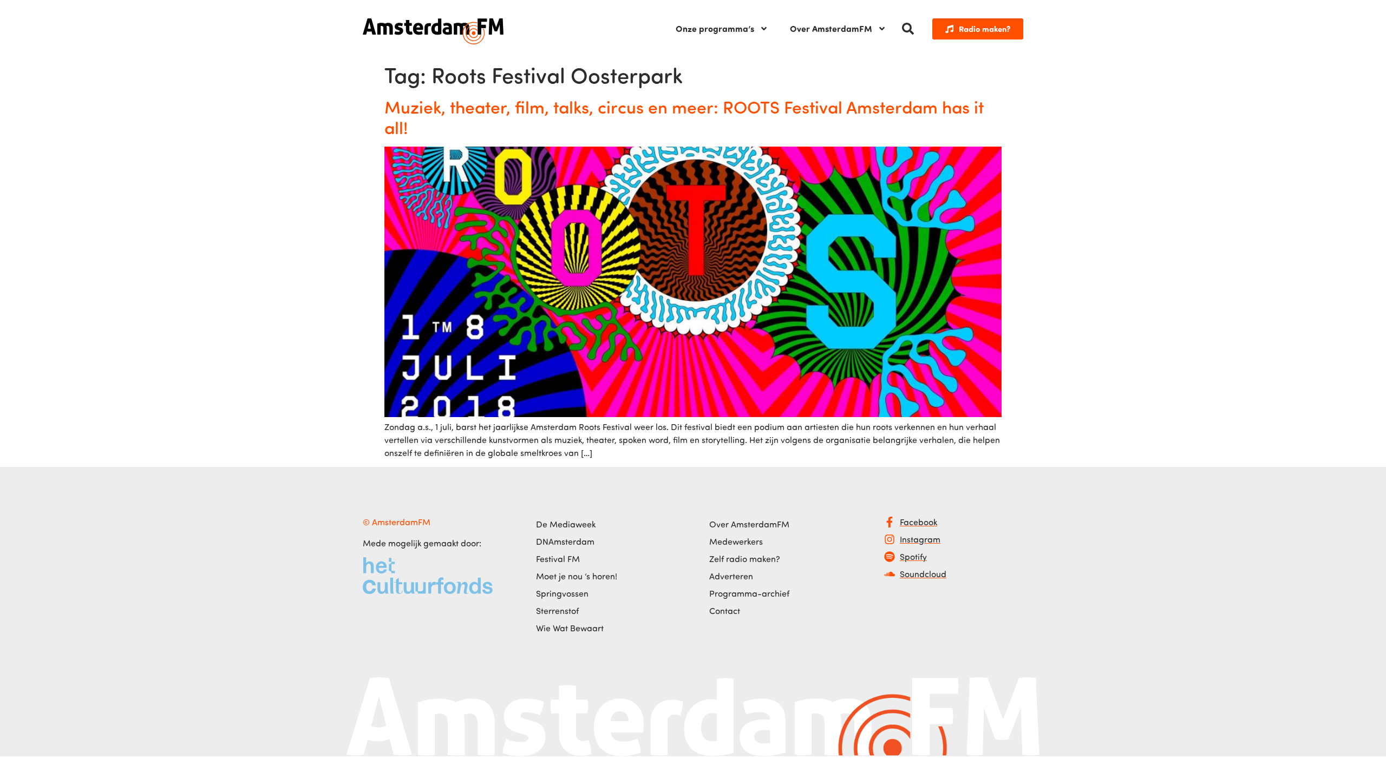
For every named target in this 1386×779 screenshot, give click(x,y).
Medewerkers (736, 541)
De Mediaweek (566, 524)
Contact (724, 610)
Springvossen (562, 593)
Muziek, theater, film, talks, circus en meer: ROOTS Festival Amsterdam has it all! (684, 116)
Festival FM (558, 558)
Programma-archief (749, 593)
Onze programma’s (715, 28)
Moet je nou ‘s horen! (576, 576)
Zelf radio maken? (744, 558)
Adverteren (731, 576)
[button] (908, 28)
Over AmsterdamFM (831, 28)
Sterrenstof (557, 610)
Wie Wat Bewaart (570, 628)
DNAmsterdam (565, 541)
